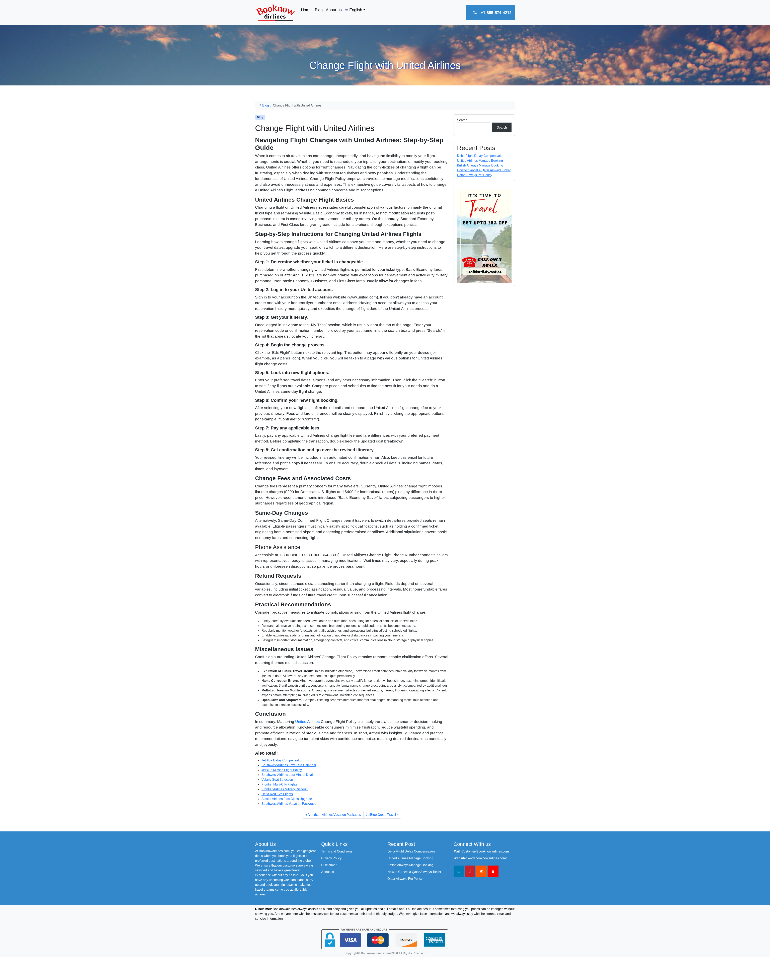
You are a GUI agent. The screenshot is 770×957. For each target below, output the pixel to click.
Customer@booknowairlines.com (485, 851)
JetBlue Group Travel (381, 814)
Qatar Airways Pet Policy (474, 175)
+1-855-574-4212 (496, 12)
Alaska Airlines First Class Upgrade (286, 799)
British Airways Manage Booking (480, 165)
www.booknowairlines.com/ (487, 858)
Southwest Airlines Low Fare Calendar (288, 765)
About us (334, 10)
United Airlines (307, 722)
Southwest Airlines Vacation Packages (288, 803)
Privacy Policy (331, 858)
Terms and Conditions (336, 851)
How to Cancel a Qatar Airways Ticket (484, 170)
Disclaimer (328, 865)
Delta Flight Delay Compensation (481, 155)
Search (462, 120)
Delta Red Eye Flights (277, 794)
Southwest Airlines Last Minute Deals (287, 774)
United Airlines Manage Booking (480, 160)
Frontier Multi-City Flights (279, 784)
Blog (319, 10)
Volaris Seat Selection (277, 779)
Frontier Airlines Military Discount (284, 789)
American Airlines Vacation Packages (334, 814)
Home (306, 10)
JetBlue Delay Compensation (282, 760)
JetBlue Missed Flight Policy (281, 770)
